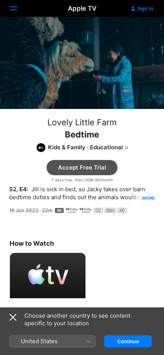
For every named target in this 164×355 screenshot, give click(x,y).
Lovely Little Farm (82, 122)
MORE (148, 198)
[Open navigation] (18, 8)
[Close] (13, 317)
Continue (128, 341)
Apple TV (82, 8)
